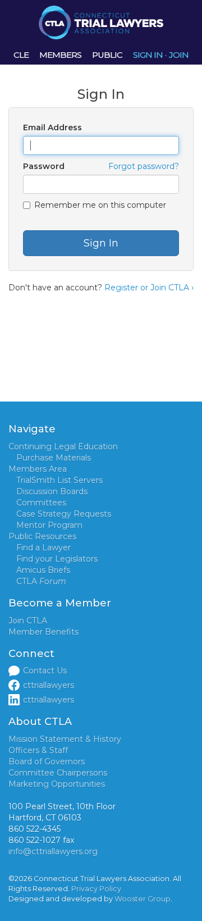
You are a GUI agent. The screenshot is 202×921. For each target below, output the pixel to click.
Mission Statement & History (64, 739)
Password (44, 166)
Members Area (37, 469)
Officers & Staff (38, 750)
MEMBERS (60, 55)
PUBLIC (107, 55)
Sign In (101, 243)
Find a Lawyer (43, 547)
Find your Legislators (57, 559)
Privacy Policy (96, 888)
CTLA (41, 581)
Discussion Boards (52, 491)
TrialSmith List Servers (59, 480)
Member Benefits (43, 632)
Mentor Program (49, 525)
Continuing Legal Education (63, 446)
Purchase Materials (53, 458)
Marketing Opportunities (56, 784)
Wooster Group (142, 899)
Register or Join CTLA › (149, 287)
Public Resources (42, 536)
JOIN (179, 55)
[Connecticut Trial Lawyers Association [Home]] (101, 22)
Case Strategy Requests (63, 514)
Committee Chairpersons (57, 773)
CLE (21, 55)
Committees (41, 503)
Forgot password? (143, 166)
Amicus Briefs (43, 570)
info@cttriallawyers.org (53, 851)
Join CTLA (27, 620)
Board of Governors (46, 761)
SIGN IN (148, 55)
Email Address (52, 127)
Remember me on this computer (100, 205)
